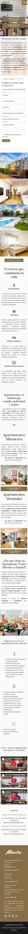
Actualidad (7, 887)
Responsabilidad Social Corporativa (14, 890)
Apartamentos (8, 874)
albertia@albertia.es (10, 867)
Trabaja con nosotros (10, 885)
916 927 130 (7, 865)
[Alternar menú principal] (24, 2)
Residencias (7, 876)
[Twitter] (9, 916)
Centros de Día (8, 878)
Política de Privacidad (8, 927)
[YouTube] (12, 916)
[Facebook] (5, 916)
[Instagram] (16, 916)
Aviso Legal (18, 927)
